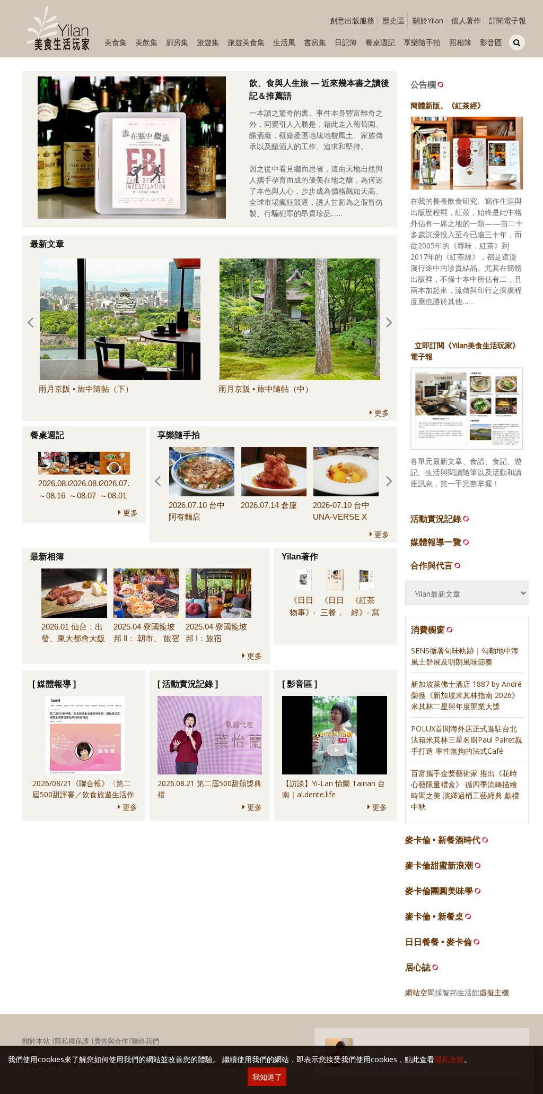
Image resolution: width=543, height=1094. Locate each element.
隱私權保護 (72, 1041)
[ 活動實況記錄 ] (187, 683)
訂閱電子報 (507, 20)
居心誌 (418, 967)
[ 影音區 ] (299, 683)
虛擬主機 (494, 992)
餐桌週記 (380, 42)
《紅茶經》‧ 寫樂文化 (365, 612)
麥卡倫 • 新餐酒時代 (442, 840)
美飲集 (146, 42)
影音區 (491, 42)
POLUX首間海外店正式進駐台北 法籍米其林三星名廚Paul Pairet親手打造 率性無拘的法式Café (466, 739)
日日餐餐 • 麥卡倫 (438, 941)
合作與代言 (431, 565)
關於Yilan (428, 20)
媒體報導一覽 (435, 542)
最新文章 (47, 243)
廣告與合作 (111, 1041)
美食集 (115, 42)
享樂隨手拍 (422, 42)
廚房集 (177, 42)
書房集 (315, 42)
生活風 (284, 42)
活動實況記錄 (435, 518)
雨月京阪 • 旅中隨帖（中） (265, 388)
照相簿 (460, 42)
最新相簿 (47, 556)
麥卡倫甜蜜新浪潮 (439, 865)
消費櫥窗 (428, 629)
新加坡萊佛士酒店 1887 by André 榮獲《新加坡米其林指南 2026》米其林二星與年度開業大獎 (466, 695)
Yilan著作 (300, 556)
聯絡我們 (145, 1041)
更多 (380, 413)
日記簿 (346, 42)
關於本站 (36, 1041)
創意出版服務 (352, 20)
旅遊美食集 (246, 42)
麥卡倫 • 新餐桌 (434, 916)
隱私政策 (449, 1059)
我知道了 (267, 1077)
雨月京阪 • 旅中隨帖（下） (86, 388)
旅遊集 (208, 42)
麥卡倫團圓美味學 (439, 890)
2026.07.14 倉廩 (269, 505)
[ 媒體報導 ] (54, 683)
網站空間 (420, 992)
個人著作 (466, 20)
